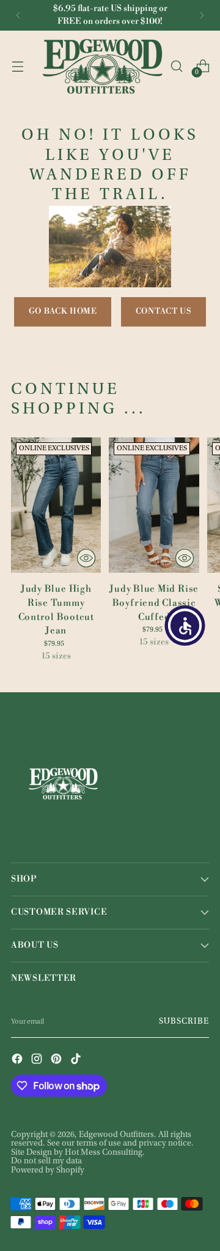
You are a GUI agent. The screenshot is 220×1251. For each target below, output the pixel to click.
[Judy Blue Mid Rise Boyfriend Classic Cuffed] (154, 505)
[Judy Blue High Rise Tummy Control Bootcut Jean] (56, 505)
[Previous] (18, 15)
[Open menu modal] (17, 66)
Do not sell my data (46, 1161)
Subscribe (184, 1022)
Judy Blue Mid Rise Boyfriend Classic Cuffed (154, 603)
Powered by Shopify (47, 1170)
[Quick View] (86, 558)
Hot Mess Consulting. (105, 1153)
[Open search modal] (176, 66)
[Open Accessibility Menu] (185, 625)
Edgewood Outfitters (116, 1135)
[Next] (201, 15)
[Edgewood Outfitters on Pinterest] (57, 1060)
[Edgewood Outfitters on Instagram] (38, 1060)
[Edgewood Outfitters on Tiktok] (77, 1060)
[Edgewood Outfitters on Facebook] (18, 1060)
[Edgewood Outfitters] (102, 66)
